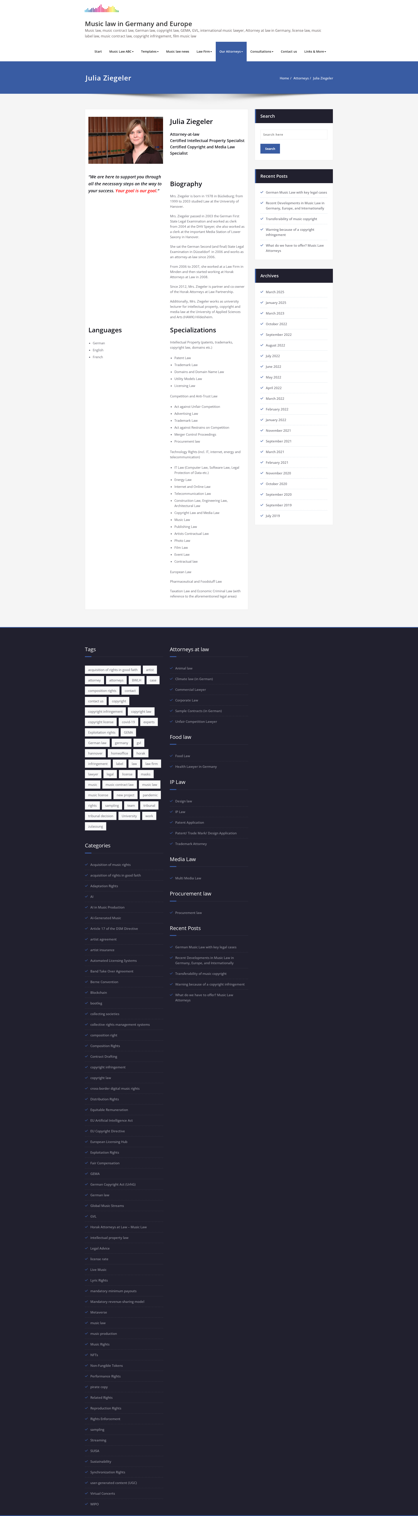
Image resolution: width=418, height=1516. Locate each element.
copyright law (141, 711)
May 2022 (273, 377)
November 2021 (278, 430)
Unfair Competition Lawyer (196, 721)
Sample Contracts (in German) (198, 711)
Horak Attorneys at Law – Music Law (118, 1227)
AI (91, 896)
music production (103, 1333)
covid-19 (128, 722)
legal (110, 774)
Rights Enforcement (105, 1419)
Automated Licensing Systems (113, 960)
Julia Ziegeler (323, 78)
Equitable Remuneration (109, 1110)
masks (145, 774)
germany (121, 743)
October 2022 (276, 324)
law (134, 763)
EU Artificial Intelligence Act (111, 1120)
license (127, 774)
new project (125, 795)
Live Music (98, 1269)
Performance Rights (105, 1376)
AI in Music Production (107, 907)
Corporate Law (186, 700)
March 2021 (275, 452)
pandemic (150, 795)
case (153, 680)
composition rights (102, 690)
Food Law (182, 756)
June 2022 (273, 366)
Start (98, 51)
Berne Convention (104, 982)
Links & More (314, 51)
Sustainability (100, 1461)
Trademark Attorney (191, 844)
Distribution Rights (104, 1099)
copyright (119, 701)
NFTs (94, 1355)
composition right (103, 1035)
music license (98, 795)
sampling (112, 805)
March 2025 (275, 292)
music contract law (120, 784)
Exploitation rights (101, 732)
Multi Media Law (188, 878)
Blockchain (98, 992)
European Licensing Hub (108, 1142)
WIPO (94, 1504)
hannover (95, 753)
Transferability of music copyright (291, 219)
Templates (149, 51)
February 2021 (277, 462)
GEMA (128, 732)
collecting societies (104, 1014)
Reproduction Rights (105, 1408)
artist (150, 670)
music (92, 784)
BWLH (136, 680)
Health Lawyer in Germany (196, 766)
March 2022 (275, 398)
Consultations (260, 51)
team (131, 805)
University (129, 816)
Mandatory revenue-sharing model (117, 1301)
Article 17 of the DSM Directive (114, 928)
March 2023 (275, 313)
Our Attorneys (230, 51)
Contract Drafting (103, 1056)
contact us (95, 701)
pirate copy (99, 1387)
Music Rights (100, 1344)
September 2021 (279, 441)
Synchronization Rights (107, 1472)
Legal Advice (100, 1248)
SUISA (94, 1451)
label (119, 763)
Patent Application (189, 822)
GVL (93, 1216)
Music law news (177, 51)
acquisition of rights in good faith (113, 670)
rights (92, 805)
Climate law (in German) (194, 679)
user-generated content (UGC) (113, 1483)
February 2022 (277, 409)
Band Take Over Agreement (111, 971)
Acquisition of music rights (110, 864)
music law (149, 784)
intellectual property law (109, 1237)
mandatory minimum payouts (113, 1291)
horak (141, 753)
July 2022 (273, 356)
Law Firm (203, 51)
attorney (94, 680)
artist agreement (103, 939)
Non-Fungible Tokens (106, 1365)
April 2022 (274, 388)
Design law (183, 801)
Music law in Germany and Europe (138, 23)
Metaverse (98, 1312)
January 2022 (276, 420)
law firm (151, 763)
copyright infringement (105, 711)
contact (130, 690)
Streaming (98, 1440)
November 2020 (278, 473)
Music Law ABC (120, 51)
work (149, 816)
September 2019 (279, 505)
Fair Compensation (105, 1163)
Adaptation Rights (104, 886)
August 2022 (275, 345)
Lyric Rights (99, 1280)
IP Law (180, 812)
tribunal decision (100, 816)
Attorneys (301, 78)
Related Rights (101, 1397)
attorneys (116, 680)
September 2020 (279, 494)
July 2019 (273, 516)
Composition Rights (105, 1046)
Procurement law (188, 912)
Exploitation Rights (104, 1152)
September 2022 (279, 334)
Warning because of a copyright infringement (210, 984)
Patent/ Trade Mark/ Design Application (206, 833)
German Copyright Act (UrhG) (113, 1184)
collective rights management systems (120, 1024)
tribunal (149, 805)
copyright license (100, 722)
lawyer (93, 774)
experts (149, 722)
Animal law (183, 668)
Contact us (289, 51)
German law (97, 743)
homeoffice (119, 753)
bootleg (96, 1003)
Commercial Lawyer (190, 689)
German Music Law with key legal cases (296, 192)
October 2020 (276, 484)
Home (284, 78)
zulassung (95, 826)
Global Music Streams (107, 1205)
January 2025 (276, 302)
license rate (99, 1259)
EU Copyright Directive (107, 1131)
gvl (139, 743)
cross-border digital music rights (115, 1088)
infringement (98, 763)
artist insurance (102, 950)
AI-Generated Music (105, 918)
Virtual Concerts (102, 1493)
